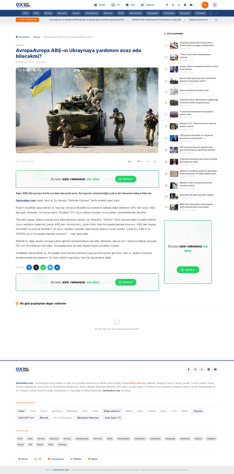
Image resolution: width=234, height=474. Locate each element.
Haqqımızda (57, 459)
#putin (40, 444)
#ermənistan (135, 13)
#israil (21, 444)
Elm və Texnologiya (62, 417)
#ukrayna (62, 13)
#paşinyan (185, 13)
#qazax (198, 438)
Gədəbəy (152, 411)
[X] (173, 5)
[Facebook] (167, 5)
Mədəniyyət (72, 411)
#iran (25, 13)
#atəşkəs (211, 438)
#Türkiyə (62, 444)
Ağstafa (129, 411)
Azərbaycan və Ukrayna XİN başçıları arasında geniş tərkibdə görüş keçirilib (69, 19)
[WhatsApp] (179, 5)
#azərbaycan (92, 13)
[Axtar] (205, 5)
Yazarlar (197, 411)
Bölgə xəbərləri (112, 411)
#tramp (48, 13)
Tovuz (174, 411)
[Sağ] (216, 13)
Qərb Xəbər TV (113, 417)
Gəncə (140, 411)
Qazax (163, 411)
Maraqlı (44, 417)
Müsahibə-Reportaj (88, 417)
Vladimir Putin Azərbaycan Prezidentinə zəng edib (139, 19)
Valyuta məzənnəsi (181, 19)
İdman (95, 411)
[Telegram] (185, 5)
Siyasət (43, 411)
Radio (25, 459)
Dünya (36, 37)
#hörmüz (108, 13)
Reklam (78, 459)
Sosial (33, 411)
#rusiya (76, 13)
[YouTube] (191, 5)
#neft (121, 13)
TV (39, 459)
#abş (36, 13)
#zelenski (200, 13)
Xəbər (21, 411)
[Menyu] (215, 5)
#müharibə (169, 13)
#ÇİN (50, 444)
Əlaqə (94, 459)
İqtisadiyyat (57, 411)
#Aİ (30, 444)
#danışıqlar (152, 13)
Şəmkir (184, 411)
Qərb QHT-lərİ (26, 417)
